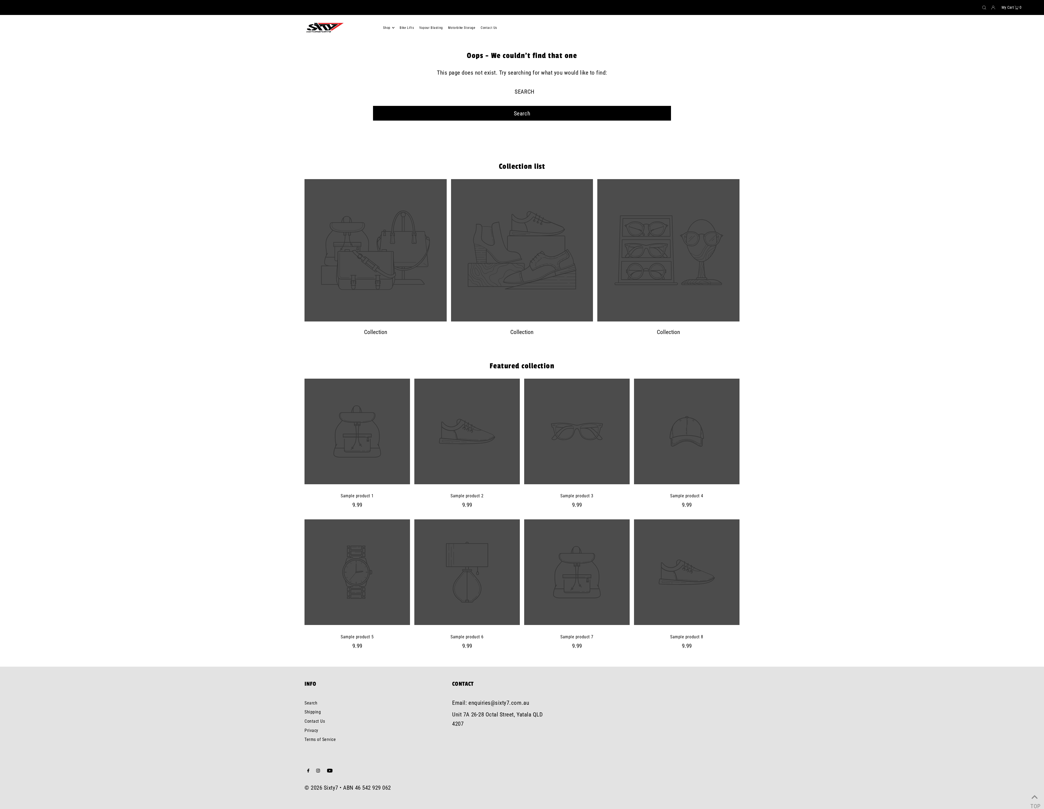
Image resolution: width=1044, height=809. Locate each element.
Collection (375, 332)
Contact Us (314, 721)
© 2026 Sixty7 (321, 788)
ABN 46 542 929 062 (367, 788)
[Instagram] (318, 771)
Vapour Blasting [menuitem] (431, 28)
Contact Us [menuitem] (489, 28)
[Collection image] (375, 320)
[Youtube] (330, 771)
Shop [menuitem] (386, 28)
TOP (1034, 803)
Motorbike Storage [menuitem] (461, 28)
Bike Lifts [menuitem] (407, 28)
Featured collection (522, 365)
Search (310, 703)
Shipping (312, 712)
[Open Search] (984, 7)
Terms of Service (320, 739)
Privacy (311, 730)
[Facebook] (308, 771)
